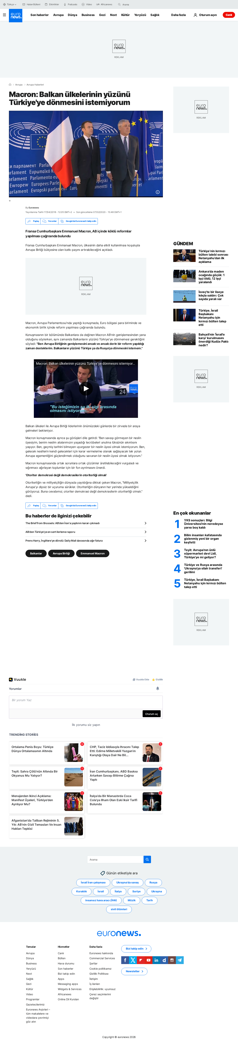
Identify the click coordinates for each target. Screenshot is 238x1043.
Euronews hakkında (101, 953)
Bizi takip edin (66, 973)
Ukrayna (156, 891)
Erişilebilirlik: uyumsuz (102, 989)
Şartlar (93, 963)
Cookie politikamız (100, 968)
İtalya (118, 891)
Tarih (149, 900)
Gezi (102, 15)
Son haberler (39, 15)
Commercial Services (102, 958)
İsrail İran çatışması (93, 882)
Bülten (61, 958)
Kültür (125, 15)
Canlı (229, 14)
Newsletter (133, 971)
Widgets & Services (69, 989)
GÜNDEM (183, 243)
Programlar (32, 999)
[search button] (119, 4)
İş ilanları (94, 983)
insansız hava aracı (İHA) (101, 900)
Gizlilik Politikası (98, 973)
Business (88, 15)
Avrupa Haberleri (35, 85)
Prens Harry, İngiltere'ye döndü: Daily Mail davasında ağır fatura (64, 540)
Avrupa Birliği (61, 553)
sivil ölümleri (119, 909)
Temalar (31, 946)
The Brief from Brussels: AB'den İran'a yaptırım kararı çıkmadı (62, 523)
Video (29, 994)
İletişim (93, 978)
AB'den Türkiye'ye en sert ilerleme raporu (50, 531)
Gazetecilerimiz (35, 1004)
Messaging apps (68, 983)
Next (113, 15)
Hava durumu (66, 963)
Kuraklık (81, 891)
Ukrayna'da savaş (127, 882)
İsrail (101, 891)
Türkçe (10, 4)
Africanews (64, 994)
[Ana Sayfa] (10, 84)
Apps (61, 978)
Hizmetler (64, 946)
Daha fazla (95, 946)
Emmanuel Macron (93, 553)
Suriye (136, 891)
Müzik (132, 900)
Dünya (72, 15)
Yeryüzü (140, 15)
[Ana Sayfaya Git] (15, 15)
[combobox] (138, 4)
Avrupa (58, 15)
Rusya (153, 882)
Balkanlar (36, 553)
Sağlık (154, 15)
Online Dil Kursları (68, 999)
